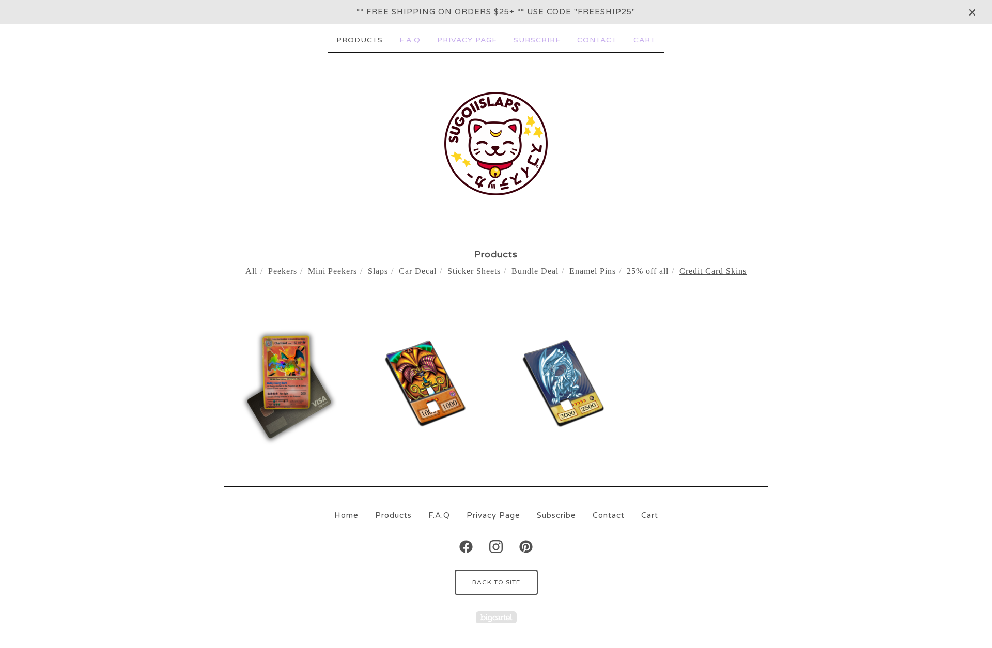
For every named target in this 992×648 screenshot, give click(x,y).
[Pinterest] (526, 547)
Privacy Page (467, 40)
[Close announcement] (972, 12)
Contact (597, 40)
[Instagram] (496, 547)
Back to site (496, 582)
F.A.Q (410, 40)
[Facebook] (466, 547)
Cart (644, 40)
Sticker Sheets (474, 271)
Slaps (378, 271)
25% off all (648, 271)
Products (359, 40)
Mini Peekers (332, 271)
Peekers (282, 271)
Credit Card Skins (713, 271)
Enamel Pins (592, 271)
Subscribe (537, 40)
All (251, 271)
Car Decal (418, 271)
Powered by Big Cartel (496, 617)
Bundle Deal (535, 271)
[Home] (496, 143)
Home (346, 515)
